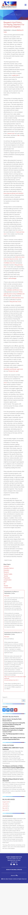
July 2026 (5, 804)
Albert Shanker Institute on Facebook (11, 864)
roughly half (15, 75)
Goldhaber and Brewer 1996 (12, 369)
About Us (13, 875)
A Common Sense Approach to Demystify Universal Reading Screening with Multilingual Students (14, 724)
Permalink (6, 595)
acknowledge (12, 278)
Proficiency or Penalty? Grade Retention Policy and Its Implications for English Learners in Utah (14, 730)
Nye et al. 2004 (14, 259)
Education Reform (9, 568)
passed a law (11, 133)
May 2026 (5, 808)
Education (6, 566)
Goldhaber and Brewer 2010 (14, 290)
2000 (21, 369)
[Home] (9, 5)
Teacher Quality (8, 574)
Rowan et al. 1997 (13, 371)
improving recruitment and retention (13, 193)
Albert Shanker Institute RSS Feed (16, 864)
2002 (5, 382)
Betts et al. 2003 (19, 257)
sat (4, 583)
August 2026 (6, 802)
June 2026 (5, 806)
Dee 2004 (6, 259)
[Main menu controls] (25, 5)
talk (18, 135)
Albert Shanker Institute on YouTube (14, 864)
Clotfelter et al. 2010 (9, 263)
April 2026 (5, 810)
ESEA (5, 581)
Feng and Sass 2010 (15, 301)
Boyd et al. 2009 (11, 293)
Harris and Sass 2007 (17, 297)
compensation (7, 580)
